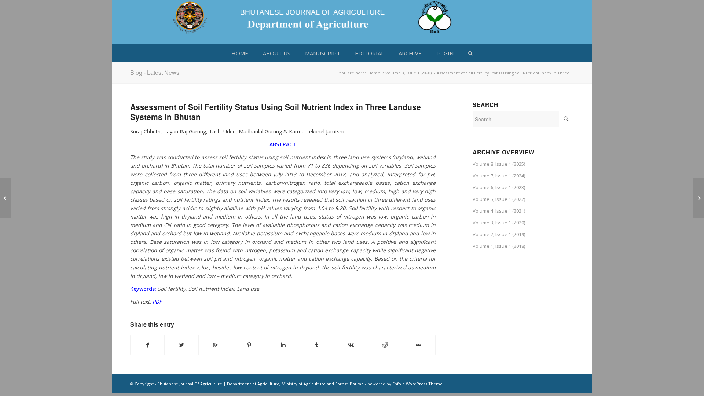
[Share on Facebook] (147, 345)
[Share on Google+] (215, 345)
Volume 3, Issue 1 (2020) (408, 73)
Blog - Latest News (154, 72)
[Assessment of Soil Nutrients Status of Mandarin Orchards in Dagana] (5, 198)
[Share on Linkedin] (283, 345)
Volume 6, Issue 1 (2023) (499, 187)
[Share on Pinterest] (249, 345)
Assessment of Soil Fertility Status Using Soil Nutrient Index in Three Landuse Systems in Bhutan (275, 111)
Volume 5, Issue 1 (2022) (499, 199)
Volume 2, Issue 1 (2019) (499, 234)
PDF (157, 301)
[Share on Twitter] (181, 345)
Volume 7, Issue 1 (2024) (499, 175)
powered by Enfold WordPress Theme (405, 383)
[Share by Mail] (418, 345)
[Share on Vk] (350, 345)
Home (374, 73)
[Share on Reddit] (385, 345)
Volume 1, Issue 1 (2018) (499, 246)
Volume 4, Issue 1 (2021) (499, 211)
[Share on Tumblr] (317, 345)
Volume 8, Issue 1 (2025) (499, 164)
